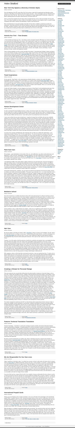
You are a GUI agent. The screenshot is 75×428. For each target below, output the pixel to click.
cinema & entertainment (30, 71)
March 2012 (60, 124)
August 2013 (60, 104)
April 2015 (60, 81)
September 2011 (61, 132)
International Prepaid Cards (13, 392)
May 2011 (60, 136)
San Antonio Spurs (19, 84)
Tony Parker (38, 158)
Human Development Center (14, 106)
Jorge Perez (29, 232)
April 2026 (60, 24)
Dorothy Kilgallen (22, 205)
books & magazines (29, 102)
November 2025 (61, 25)
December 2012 (61, 115)
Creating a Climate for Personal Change (18, 269)
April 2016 (60, 75)
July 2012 (60, 121)
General (26, 30)
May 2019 (60, 33)
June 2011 (60, 135)
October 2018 (60, 43)
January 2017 (60, 65)
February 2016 (61, 78)
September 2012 (61, 120)
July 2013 (60, 106)
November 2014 (61, 88)
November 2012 (61, 117)
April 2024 (60, 28)
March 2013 (60, 111)
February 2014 (61, 96)
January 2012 (60, 126)
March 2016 (60, 77)
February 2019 (61, 38)
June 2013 (60, 107)
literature (35, 102)
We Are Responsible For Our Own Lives (18, 357)
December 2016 (61, 67)
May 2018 (60, 50)
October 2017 (60, 57)
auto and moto (28, 187)
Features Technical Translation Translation (19, 321)
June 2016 (60, 72)
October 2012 (60, 118)
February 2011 (61, 138)
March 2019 (60, 36)
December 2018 (61, 40)
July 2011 (60, 133)
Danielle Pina (7, 279)
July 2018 (60, 47)
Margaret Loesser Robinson (39, 331)
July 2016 (60, 71)
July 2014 (60, 90)
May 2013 (60, 108)
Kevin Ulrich (11, 362)
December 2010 (61, 140)
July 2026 (60, 21)
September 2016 (61, 68)
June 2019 (60, 32)
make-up (31, 418)
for (26, 418)
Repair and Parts (35, 187)
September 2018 (61, 45)
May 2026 (60, 22)
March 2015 (60, 82)
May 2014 (60, 92)
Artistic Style (60, 150)
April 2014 (60, 93)
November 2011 (61, 129)
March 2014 (60, 95)
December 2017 (61, 54)
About (59, 157)
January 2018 (60, 53)
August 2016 (60, 70)
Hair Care (7, 228)
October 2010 (60, 143)
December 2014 (61, 86)
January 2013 (60, 114)
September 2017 (61, 58)
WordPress (47, 426)
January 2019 (60, 39)
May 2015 (60, 79)
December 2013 (61, 99)
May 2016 (60, 74)
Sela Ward (29, 156)
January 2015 (60, 85)
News (26, 101)
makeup (34, 418)
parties (37, 418)
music (36, 71)
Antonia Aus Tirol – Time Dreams (15, 35)
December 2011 (61, 128)
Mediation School (10, 191)
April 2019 (60, 35)
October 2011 (60, 131)
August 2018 (60, 46)
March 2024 (60, 29)
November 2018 (61, 42)
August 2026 (60, 20)
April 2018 (60, 52)
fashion (27, 145)
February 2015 (61, 83)
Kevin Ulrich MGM (25, 54)
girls (28, 418)
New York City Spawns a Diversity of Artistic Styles (22, 8)
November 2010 (61, 142)
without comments (8, 9)
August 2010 (60, 146)
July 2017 (60, 61)
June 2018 (60, 49)
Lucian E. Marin (38, 426)
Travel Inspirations (10, 75)
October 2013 (60, 101)
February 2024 (61, 31)
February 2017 (61, 64)
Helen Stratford (11, 3)
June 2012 (60, 122)
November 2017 (61, 56)
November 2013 (61, 100)
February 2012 (61, 125)
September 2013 (61, 103)
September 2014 (61, 89)
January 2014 (60, 97)
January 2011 (60, 139)
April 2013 (60, 110)
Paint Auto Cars (9, 150)
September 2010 (61, 145)
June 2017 (60, 63)
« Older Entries (8, 422)
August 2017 (60, 60)
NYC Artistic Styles (35, 31)
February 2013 (61, 113)
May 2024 (60, 27)
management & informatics (31, 317)
